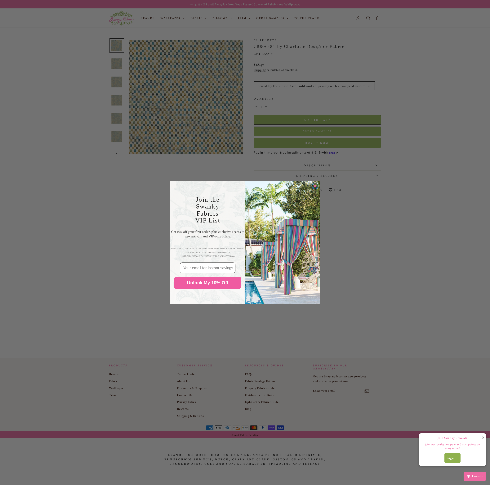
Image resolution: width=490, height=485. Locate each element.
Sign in (453, 458)
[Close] (483, 438)
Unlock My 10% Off (207, 282)
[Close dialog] (315, 186)
